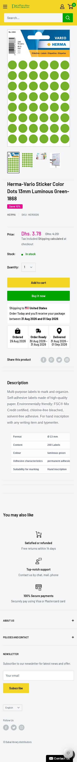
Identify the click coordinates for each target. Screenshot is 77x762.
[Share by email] (67, 360)
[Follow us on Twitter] (14, 727)
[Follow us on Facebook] (6, 727)
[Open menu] (5, 6)
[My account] (62, 6)
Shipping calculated (50, 238)
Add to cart (38, 282)
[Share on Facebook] (43, 360)
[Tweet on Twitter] (59, 360)
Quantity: (13, 267)
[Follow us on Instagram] (21, 727)
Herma (11, 214)
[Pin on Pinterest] (51, 360)
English (9, 707)
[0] (70, 6)
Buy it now (38, 296)
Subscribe (16, 688)
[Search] (68, 17)
